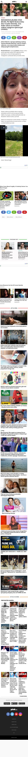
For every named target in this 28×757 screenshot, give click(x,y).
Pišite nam (14, 730)
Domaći (3, 17)
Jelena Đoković (10, 217)
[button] (1, 248)
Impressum (14, 724)
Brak (3, 217)
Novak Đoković (19, 217)
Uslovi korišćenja (14, 727)
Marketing (14, 721)
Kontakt (14, 719)
